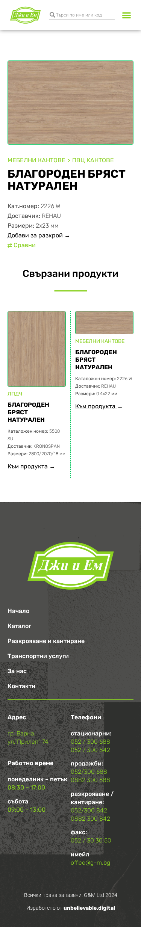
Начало (18, 610)
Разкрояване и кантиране (46, 641)
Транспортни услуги (38, 656)
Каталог (19, 626)
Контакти (21, 686)
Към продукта (28, 466)
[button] (127, 15)
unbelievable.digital (89, 908)
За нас (17, 671)
